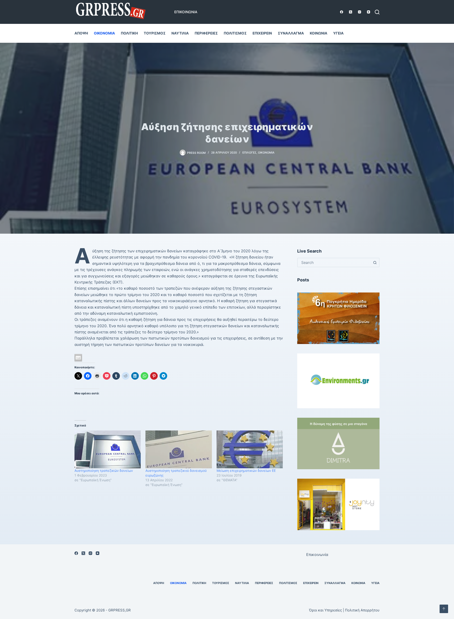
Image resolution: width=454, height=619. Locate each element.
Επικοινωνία (185, 12)
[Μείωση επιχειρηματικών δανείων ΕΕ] (250, 449)
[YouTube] (368, 11)
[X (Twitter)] (350, 11)
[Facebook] (341, 11)
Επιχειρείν (262, 33)
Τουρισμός (155, 33)
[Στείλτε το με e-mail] (78, 357)
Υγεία (338, 33)
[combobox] (334, 262)
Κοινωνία (318, 33)
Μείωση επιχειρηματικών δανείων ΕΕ (246, 471)
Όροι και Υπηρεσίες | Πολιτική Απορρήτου (344, 610)
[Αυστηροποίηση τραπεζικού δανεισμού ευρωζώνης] (178, 449)
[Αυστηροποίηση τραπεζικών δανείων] (107, 449)
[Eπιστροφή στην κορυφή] (444, 609)
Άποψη (81, 33)
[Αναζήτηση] (377, 12)
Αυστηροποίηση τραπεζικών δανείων (103, 471)
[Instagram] (359, 11)
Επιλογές (249, 152)
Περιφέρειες (206, 33)
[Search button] (375, 262)
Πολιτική (129, 33)
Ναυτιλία (180, 33)
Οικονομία (104, 33)
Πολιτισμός (235, 33)
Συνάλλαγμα (291, 33)
